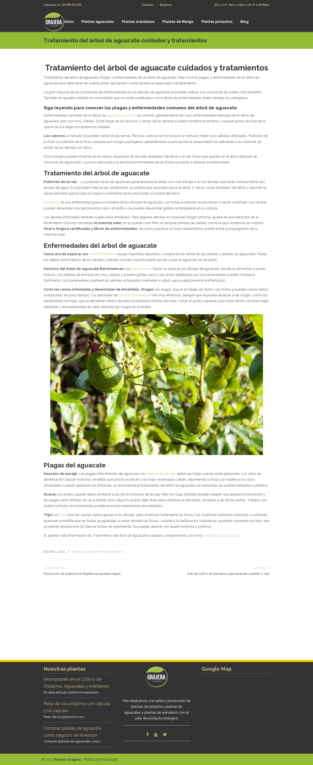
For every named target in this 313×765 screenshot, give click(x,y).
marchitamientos (102, 254)
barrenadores (141, 269)
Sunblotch (52, 202)
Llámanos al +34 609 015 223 (62, 4)
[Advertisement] (156, 623)
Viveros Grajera (59, 21)
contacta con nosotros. (221, 535)
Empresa (166, 4)
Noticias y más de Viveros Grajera (97, 551)
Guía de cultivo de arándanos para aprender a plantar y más (228, 573)
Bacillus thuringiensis (134, 295)
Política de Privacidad (101, 760)
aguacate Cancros (121, 115)
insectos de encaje (160, 474)
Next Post (261, 568)
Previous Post (55, 568)
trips (62, 515)
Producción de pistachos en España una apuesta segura (82, 573)
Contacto (148, 4)
